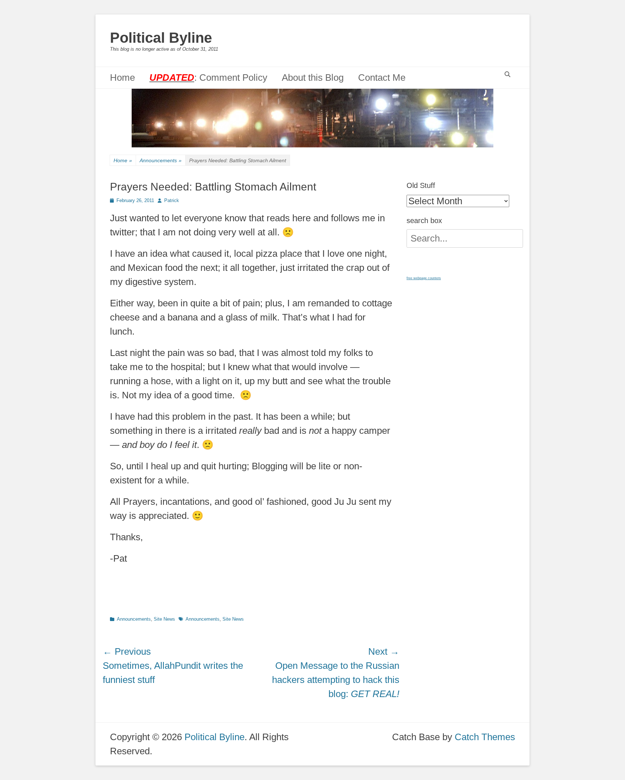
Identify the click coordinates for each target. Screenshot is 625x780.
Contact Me (381, 77)
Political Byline (161, 38)
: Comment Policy (208, 77)
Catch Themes (485, 736)
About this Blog (313, 77)
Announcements (161, 160)
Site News (164, 619)
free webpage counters (424, 278)
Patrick (171, 200)
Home (122, 77)
